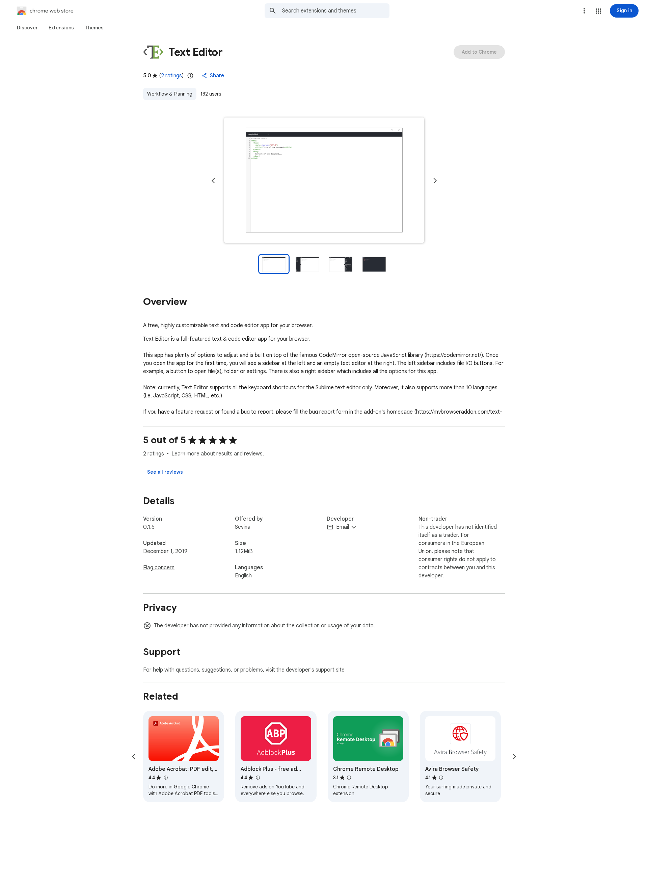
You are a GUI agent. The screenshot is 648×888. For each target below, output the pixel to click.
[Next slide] (435, 180)
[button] (598, 11)
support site (330, 670)
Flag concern (158, 567)
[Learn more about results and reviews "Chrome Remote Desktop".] (349, 777)
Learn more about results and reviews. (217, 453)
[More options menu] (584, 11)
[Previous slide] (213, 180)
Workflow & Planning (169, 94)
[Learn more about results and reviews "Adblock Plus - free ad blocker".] (257, 777)
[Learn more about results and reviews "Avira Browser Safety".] (441, 777)
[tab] (27, 28)
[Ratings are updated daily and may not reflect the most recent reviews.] (190, 75)
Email (342, 527)
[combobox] (335, 11)
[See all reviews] (165, 472)
